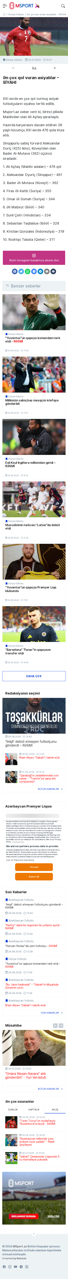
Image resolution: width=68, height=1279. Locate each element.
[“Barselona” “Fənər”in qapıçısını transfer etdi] (34, 624)
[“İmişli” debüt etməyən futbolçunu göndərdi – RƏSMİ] (34, 716)
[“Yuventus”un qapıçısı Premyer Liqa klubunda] (34, 562)
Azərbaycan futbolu (21, 900)
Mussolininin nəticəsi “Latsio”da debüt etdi (32, 526)
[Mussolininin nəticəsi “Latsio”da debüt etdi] (34, 499)
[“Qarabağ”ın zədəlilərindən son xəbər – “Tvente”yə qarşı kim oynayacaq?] (11, 777)
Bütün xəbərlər (48, 789)
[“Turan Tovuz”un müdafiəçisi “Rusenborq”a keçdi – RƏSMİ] (11, 1122)
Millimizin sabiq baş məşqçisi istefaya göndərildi (32, 402)
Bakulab (21, 1258)
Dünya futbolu (14, 60)
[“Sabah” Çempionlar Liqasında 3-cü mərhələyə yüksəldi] (11, 1158)
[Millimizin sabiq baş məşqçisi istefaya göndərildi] (34, 374)
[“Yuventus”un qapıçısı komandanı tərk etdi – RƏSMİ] (34, 312)
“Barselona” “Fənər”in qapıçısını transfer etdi (28, 651)
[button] (63, 5)
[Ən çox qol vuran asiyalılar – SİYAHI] (34, 36)
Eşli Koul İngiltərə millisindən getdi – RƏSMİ (30, 464)
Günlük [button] (13, 1109)
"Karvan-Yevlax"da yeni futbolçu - (31, 945)
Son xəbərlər (50, 1012)
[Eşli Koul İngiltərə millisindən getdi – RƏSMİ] (34, 437)
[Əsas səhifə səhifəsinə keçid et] (4, 14)
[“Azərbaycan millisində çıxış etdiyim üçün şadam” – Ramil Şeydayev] (11, 1140)
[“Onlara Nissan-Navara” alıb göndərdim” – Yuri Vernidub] (34, 1048)
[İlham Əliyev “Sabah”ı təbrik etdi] (11, 759)
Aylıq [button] (55, 1109)
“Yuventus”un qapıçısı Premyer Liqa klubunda (30, 589)
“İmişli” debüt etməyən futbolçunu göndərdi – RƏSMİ (30, 743)
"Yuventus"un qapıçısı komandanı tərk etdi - (32, 339)
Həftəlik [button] (33, 1109)
